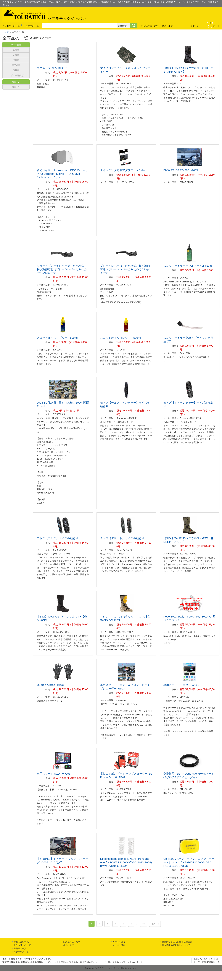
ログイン (195, 26)
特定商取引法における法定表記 (177, 941)
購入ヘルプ (167, 26)
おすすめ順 (16, 45)
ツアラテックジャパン (67, 19)
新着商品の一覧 (21, 941)
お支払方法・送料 (149, 26)
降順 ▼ (16, 87)
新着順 (16, 50)
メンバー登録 (119, 945)
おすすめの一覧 (21, 952)
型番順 (16, 70)
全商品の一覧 (32, 26)
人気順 (16, 55)
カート (214, 24)
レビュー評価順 (16, 75)
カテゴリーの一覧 (11, 26)
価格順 (16, 60)
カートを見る (119, 941)
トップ (5, 32)
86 (143, 923)
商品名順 (16, 65)
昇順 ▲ (16, 82)
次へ (154, 923)
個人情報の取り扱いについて (176, 945)
